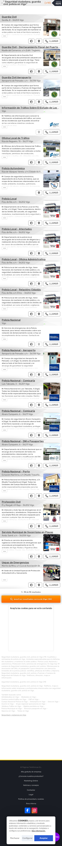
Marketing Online (31, 781)
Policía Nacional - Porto (16, 471)
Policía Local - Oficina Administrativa (23, 259)
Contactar (31, 790)
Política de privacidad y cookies (31, 799)
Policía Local (9, 198)
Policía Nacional (11, 320)
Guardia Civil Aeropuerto (16, 77)
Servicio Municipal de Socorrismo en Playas (27, 532)
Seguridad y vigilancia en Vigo (14, 715)
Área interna (31, 804)
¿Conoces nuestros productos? (31, 776)
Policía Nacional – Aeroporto (19, 350)
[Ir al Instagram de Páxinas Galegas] (34, 810)
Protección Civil (11, 502)
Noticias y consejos (31, 785)
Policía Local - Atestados (17, 229)
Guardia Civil (9, 16)
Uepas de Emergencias (15, 562)
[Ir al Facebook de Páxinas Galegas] (27, 810)
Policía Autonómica (13, 168)
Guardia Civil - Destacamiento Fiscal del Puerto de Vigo (39, 71)
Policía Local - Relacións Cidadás (21, 289)
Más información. (39, 831)
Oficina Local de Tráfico (15, 138)
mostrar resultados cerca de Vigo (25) (33, 599)
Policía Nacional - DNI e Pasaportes (23, 441)
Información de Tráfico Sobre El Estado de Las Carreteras (39, 132)
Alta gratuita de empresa (31, 772)
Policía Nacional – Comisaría (18, 380)
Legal (31, 795)
